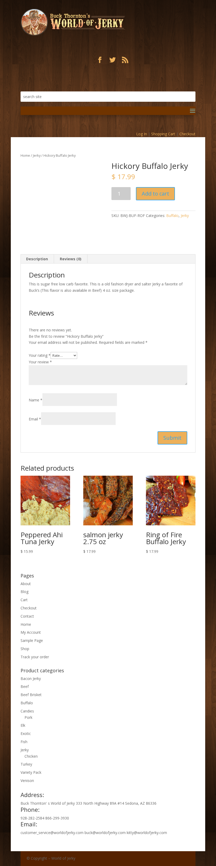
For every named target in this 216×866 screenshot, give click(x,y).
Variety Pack (31, 772)
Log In (141, 133)
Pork (28, 717)
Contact (27, 616)
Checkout (187, 133)
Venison (27, 780)
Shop (25, 648)
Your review (40, 361)
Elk (23, 725)
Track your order (35, 656)
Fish (24, 741)
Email (35, 419)
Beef (25, 686)
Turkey (26, 764)
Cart (24, 599)
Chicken (31, 756)
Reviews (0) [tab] (70, 258)
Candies (27, 711)
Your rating (40, 355)
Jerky (37, 155)
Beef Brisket (31, 694)
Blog (24, 591)
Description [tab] (37, 258)
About (26, 583)
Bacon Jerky (31, 678)
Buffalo (172, 215)
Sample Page (32, 640)
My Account (31, 632)
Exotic (26, 733)
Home (25, 155)
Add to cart (155, 193)
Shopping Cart (163, 133)
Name (35, 399)
